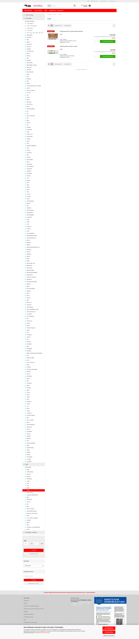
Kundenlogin (104, 1)
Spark (27, 390)
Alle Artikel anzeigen (29, 21)
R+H (27, 339)
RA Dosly (28, 341)
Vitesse (28, 429)
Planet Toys (29, 321)
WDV (27, 440)
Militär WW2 (29, 265)
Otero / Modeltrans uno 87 (32, 309)
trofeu (27, 408)
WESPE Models (30, 447)
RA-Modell (28, 344)
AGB (25, 619)
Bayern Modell (29, 72)
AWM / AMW (29, 62)
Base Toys (28, 67)
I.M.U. (27, 178)
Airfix (27, 39)
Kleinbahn (28, 208)
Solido (28, 385)
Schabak (28, 367)
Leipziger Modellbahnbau (32, 495)
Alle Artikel (38, 10)
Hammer (28, 157)
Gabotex (28, 138)
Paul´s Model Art (30, 316)
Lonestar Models (30, 233)
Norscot (28, 297)
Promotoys (29, 334)
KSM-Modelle (29, 212)
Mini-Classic (29, 267)
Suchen (33, 580)
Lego (27, 219)
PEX (27, 318)
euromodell (29, 129)
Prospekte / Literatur (56, 10)
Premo (28, 330)
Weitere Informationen (108, 635)
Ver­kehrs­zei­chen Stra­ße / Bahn (68, 46)
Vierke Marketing (30, 424)
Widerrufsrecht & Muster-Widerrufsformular (34, 608)
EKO (27, 118)
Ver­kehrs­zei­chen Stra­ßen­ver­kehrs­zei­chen (71, 31)
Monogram (29, 279)
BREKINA (28, 78)
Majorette (28, 242)
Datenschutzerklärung (45, 632)
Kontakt (25, 603)
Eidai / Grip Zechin (30, 115)
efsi (27, 113)
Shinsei (28, 378)
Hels (27, 485)
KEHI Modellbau (30, 201)
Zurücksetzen (33, 553)
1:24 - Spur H (29, 30)
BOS (27, 76)
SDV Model (29, 376)
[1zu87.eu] (34, 5)
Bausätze (28, 69)
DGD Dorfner (29, 104)
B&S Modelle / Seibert (31, 65)
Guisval (28, 150)
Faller (27, 132)
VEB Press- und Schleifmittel (33, 527)
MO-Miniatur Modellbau (31, 272)
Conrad (28, 88)
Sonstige (28, 387)
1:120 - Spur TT (30, 23)
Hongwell (28, 171)
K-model (28, 196)
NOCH (28, 293)
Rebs (27, 346)
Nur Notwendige (109, 632)
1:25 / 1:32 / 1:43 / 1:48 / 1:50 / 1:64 (34, 32)
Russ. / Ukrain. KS (30, 362)
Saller (27, 364)
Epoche (28, 122)
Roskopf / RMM (30, 357)
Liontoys (28, 228)
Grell (27, 148)
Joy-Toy (28, 194)
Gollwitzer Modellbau (31, 145)
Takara (28, 392)
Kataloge (26, 611)
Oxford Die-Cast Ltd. (31, 311)
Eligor (27, 120)
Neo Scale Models (30, 288)
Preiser (28, 325)
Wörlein (28, 454)
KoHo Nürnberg (30, 210)
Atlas (27, 58)
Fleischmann (29, 136)
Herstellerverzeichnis (28, 617)
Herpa (27, 161)
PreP (27, 332)
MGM (27, 258)
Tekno (28, 394)
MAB (27, 497)
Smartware (29, 383)
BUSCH (28, 83)
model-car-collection (31, 277)
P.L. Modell (29, 314)
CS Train (28, 92)
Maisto (28, 240)
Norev (27, 295)
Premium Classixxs (30, 327)
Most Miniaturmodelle (31, 281)
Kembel (28, 203)
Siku (27, 380)
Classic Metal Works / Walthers (33, 85)
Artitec (28, 53)
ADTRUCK (28, 37)
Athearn (28, 55)
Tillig (27, 399)
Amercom (28, 46)
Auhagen (28, 60)
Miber (27, 261)
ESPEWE (28, 476)
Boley (27, 74)
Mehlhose (28, 254)
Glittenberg (29, 478)
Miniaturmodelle (30, 270)
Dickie (28, 106)
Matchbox (28, 249)
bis (31, 543)
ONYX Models (29, 307)
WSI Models (29, 457)
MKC (27, 506)
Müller (28, 286)
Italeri (27, 189)
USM (27, 417)
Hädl (27, 155)
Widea (28, 450)
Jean (27, 191)
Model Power (29, 274)
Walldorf (28, 436)
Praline (28, 323)
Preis (25, 540)
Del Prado (28, 102)
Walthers (28, 438)
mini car (28, 501)
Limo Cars (28, 226)
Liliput (27, 221)
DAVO (27, 99)
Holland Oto (29, 168)
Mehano (28, 251)
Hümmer (28, 175)
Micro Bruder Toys (30, 263)
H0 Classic (29, 152)
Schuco (28, 374)
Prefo (27, 515)
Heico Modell (29, 159)
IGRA (27, 182)
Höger (27, 490)
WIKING (28, 452)
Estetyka (28, 127)
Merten (28, 256)
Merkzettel (112, 1)
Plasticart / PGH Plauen (31, 513)
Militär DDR (29, 499)
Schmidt (28, 371)
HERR (27, 488)
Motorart (28, 284)
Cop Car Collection (30, 90)
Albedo (28, 42)
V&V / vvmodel (29, 420)
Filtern (33, 550)
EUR (41, 543)
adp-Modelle (29, 35)
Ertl (27, 125)
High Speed (29, 164)
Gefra (27, 141)
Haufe (28, 481)
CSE (27, 95)
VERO (27, 529)
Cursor (28, 97)
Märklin (28, 244)
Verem (28, 422)
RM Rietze (28, 350)
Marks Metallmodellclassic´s (33, 247)
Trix (27, 406)
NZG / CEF (28, 302)
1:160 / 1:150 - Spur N (31, 25)
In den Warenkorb (107, 41)
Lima (27, 224)
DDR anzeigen (28, 467)
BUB (27, 81)
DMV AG (28, 474)
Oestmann (28, 304)
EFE (27, 111)
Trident (28, 403)
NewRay (28, 291)
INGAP (28, 187)
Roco (27, 355)
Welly (27, 445)
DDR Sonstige (29, 471)
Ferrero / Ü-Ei (29, 134)
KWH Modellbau (30, 214)
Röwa (27, 360)
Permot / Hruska (30, 508)
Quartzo (28, 337)
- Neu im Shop (28, 10)
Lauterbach (29, 217)
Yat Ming (28, 459)
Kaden (28, 198)
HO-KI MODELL (30, 166)
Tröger (28, 410)
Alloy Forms (29, 44)
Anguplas (28, 49)
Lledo (27, 231)
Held (27, 483)
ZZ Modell (28, 461)
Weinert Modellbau (30, 443)
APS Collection (29, 51)
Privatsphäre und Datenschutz (30, 622)
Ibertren (28, 180)
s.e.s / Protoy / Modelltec (32, 518)
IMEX (27, 185)
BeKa (27, 469)
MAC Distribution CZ (31, 238)
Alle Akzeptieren (109, 628)
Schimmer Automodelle (31, 369)
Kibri (27, 205)
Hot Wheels (29, 173)
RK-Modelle (29, 348)
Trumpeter (28, 413)
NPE (27, 300)
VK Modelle (29, 431)
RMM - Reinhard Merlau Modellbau (34, 353)
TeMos (28, 397)
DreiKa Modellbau (30, 108)
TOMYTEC (28, 401)
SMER (27, 522)
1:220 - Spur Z (29, 28)
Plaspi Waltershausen (31, 511)
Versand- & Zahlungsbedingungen (31, 606)
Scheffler (28, 520)
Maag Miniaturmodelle (31, 235)
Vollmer (28, 434)
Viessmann (29, 427)
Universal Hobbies (30, 415)
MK (27, 504)
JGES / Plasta (29, 492)
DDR (46, 10)
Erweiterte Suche (33, 583)
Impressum (26, 600)
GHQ (27, 143)
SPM (27, 524)
